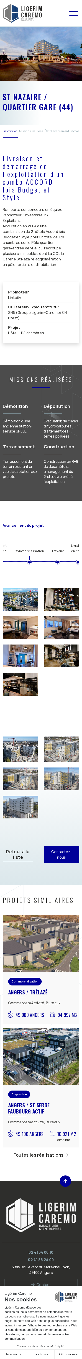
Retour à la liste (18, 854)
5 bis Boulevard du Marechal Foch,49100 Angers (41, 1269)
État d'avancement (56, 131)
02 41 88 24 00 (41, 1259)
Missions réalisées (31, 131)
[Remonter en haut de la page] (65, 1181)
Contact (43, 1284)
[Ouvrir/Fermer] (73, 13)
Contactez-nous (61, 854)
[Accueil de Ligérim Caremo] (35, 13)
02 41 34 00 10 (40, 1252)
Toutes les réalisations (38, 1155)
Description (10, 131)
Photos (74, 131)
